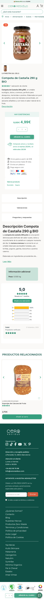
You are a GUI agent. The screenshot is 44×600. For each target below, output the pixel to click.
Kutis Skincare (12, 548)
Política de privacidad (15, 531)
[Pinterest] (29, 444)
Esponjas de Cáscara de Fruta (14, 403)
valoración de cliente (18, 86)
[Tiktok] (11, 444)
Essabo (8, 571)
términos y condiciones (27, 500)
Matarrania (10, 552)
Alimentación (17, 17)
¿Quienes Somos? (14, 511)
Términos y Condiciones (16, 527)
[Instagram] (6, 444)
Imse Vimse (11, 575)
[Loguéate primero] (39, 362)
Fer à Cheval (11, 568)
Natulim (9, 558)
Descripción (7, 106)
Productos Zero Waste (16, 524)
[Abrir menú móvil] (2, 6)
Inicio (7, 17)
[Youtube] (20, 444)
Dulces (28, 17)
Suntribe (9, 562)
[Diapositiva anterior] (4, 43)
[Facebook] (15, 444)
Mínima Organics (13, 565)
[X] (25, 444)
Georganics (10, 555)
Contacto (9, 514)
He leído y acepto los (21, 500)
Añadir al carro (22, 417)
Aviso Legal (10, 534)
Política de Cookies (14, 537)
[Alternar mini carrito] (41, 6)
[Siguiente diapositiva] (39, 43)
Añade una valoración (22, 301)
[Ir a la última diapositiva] (3, 377)
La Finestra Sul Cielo (10, 73)
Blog (7, 517)
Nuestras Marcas (13, 521)
